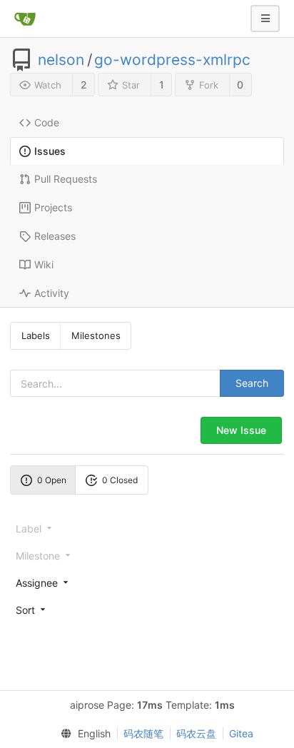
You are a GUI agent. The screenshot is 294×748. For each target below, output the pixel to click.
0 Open (51, 480)
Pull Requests (65, 179)
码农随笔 (143, 733)
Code (46, 122)
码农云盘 (196, 733)
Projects (53, 207)
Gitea (241, 733)
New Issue (241, 430)
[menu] (147, 582)
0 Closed (120, 480)
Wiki (44, 264)
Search (251, 383)
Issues (50, 151)
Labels (35, 335)
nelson (61, 60)
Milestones (96, 335)
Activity (51, 293)
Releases (55, 236)
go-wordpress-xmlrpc (172, 60)
